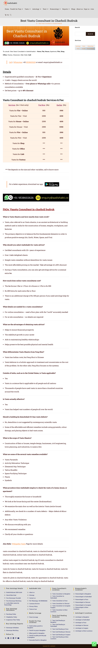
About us (31, 592)
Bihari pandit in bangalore (37, 633)
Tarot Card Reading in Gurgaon (61, 634)
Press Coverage (33, 617)
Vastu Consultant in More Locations (58, 610)
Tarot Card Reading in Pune (60, 629)
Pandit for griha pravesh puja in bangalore (36, 636)
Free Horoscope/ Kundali (13, 598)
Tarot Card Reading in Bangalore (57, 621)
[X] (5, 638)
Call (10, 62)
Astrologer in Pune (80, 622)
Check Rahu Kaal (11, 595)
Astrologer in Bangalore (82, 617)
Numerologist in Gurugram (83, 605)
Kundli (83, 48)
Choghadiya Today (11, 617)
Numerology (90, 46)
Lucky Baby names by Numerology (11, 604)
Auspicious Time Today (13, 620)
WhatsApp (17, 62)
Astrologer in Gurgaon (81, 628)
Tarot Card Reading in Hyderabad (57, 625)
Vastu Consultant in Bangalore (61, 594)
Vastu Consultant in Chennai (60, 603)
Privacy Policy (33, 606)
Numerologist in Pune (81, 599)
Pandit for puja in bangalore (37, 630)
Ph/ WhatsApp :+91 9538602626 (38, 601)
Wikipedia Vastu (19, 544)
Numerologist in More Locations (81, 608)
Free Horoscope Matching (13, 601)
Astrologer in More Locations (83, 631)
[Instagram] (11, 638)
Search (90, 34)
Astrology (78, 46)
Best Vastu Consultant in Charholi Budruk (50, 23)
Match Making (90, 48)
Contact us (32, 598)
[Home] (36, 23)
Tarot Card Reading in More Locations (59, 637)
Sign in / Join (89, 9)
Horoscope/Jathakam (12, 627)
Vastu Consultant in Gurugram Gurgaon (60, 606)
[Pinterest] (15, 638)
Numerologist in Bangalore (83, 594)
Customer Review (34, 603)
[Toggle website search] (10, 15)
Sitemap (31, 595)
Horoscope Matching (12, 630)
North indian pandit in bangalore (35, 626)
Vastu (83, 46)
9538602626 (31, 62)
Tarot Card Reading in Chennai (61, 632)
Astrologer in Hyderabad (82, 620)
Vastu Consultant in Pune (59, 601)
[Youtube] (18, 638)
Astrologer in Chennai (81, 625)
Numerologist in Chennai (82, 602)
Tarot (78, 48)
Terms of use (33, 609)
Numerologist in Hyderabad (83, 596)
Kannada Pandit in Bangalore (38, 640)
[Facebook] (8, 638)
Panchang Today (11, 614)
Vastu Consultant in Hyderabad (57, 597)
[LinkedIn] (13, 638)
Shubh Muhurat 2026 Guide (14, 592)
